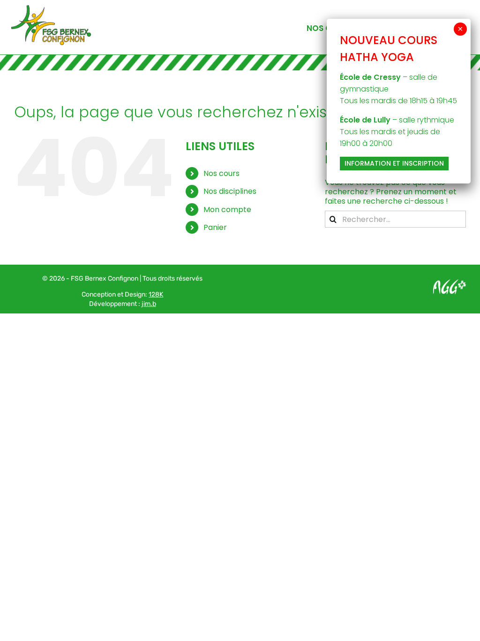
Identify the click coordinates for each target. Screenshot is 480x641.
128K (156, 294)
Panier (215, 227)
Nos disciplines (229, 191)
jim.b (149, 304)
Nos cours (221, 173)
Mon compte (227, 209)
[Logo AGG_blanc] (449, 282)
